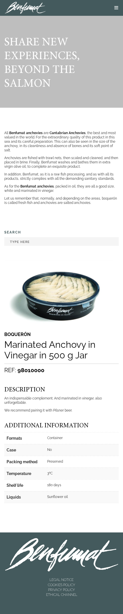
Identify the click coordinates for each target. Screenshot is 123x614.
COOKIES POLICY (61, 585)
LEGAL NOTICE (61, 580)
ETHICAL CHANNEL (61, 595)
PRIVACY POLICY (61, 590)
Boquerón (17, 334)
